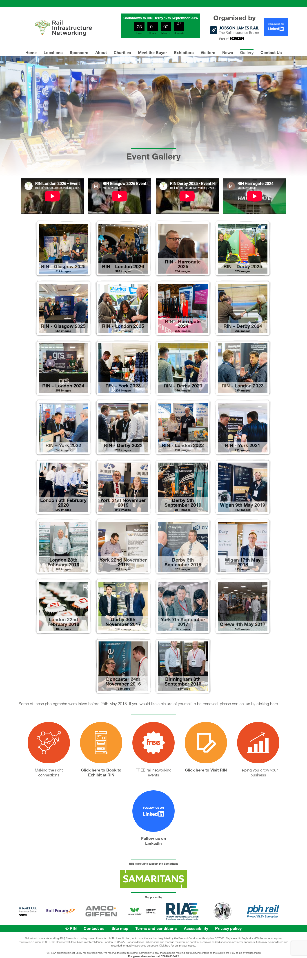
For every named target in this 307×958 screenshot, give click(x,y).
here (274, 703)
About (101, 52)
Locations (53, 52)
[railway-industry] (154, 918)
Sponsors (79, 52)
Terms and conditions (156, 928)
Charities (122, 52)
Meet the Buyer (152, 52)
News (227, 52)
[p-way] (194, 918)
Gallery (247, 52)
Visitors (208, 52)
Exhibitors (184, 52)
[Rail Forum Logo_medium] (33, 918)
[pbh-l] (235, 918)
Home (31, 52)
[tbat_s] (275, 918)
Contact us (94, 928)
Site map (119, 928)
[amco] (73, 918)
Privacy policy (228, 928)
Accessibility (196, 928)
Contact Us (271, 52)
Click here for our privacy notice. (177, 945)
